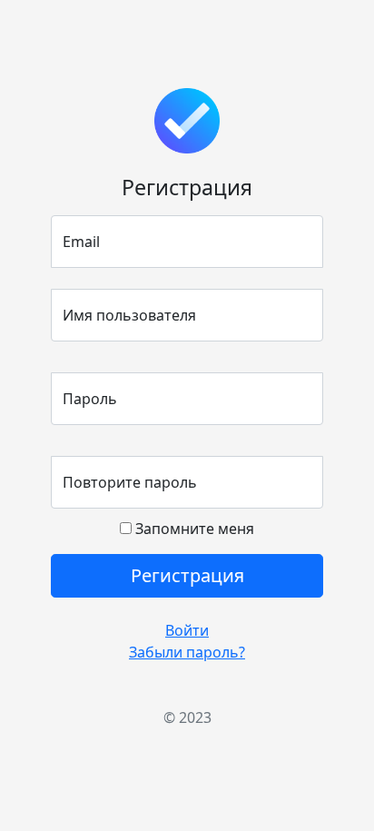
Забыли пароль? (187, 652)
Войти (187, 630)
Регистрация (187, 575)
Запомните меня (193, 529)
